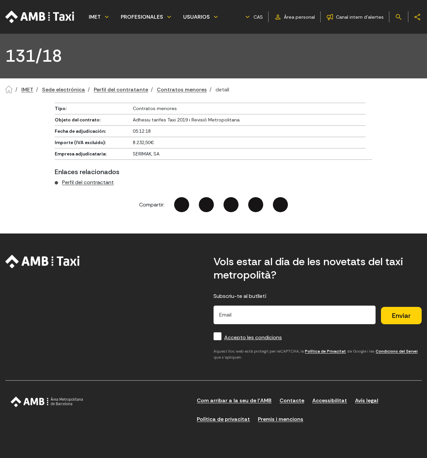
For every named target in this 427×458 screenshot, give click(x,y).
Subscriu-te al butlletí (240, 296)
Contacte (292, 400)
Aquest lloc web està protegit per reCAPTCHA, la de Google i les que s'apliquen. (316, 354)
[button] (253, 17)
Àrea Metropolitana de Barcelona (47, 402)
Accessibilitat (329, 400)
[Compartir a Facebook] (181, 204)
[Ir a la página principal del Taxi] (40, 17)
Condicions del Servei (397, 351)
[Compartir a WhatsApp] (280, 204)
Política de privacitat (223, 419)
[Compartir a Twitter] (206, 204)
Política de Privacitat (325, 351)
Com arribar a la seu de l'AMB (234, 400)
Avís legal (366, 400)
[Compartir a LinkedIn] (231, 204)
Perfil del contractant (88, 182)
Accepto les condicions (253, 337)
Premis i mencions (280, 419)
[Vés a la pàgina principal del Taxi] (42, 261)
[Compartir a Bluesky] (255, 204)
